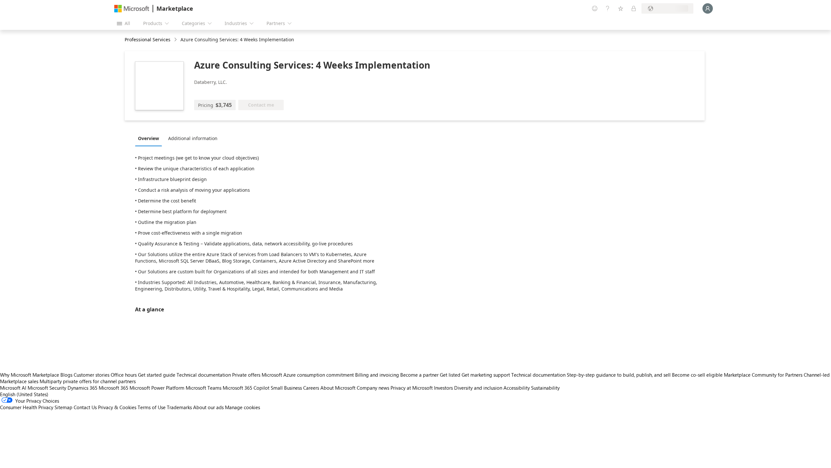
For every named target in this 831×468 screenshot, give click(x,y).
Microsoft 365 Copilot (246, 387)
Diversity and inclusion (478, 387)
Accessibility (516, 387)
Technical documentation (204, 374)
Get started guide (156, 374)
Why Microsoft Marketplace (29, 374)
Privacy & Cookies (117, 407)
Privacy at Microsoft (412, 387)
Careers (311, 387)
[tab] (150, 138)
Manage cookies (242, 407)
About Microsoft (337, 387)
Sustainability (545, 387)
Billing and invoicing (377, 374)
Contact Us (85, 407)
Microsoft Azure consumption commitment (308, 374)
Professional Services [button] (147, 39)
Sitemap (63, 407)
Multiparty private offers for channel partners (88, 381)
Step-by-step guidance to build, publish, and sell (619, 374)
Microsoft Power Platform (157, 387)
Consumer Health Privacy (26, 407)
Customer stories (91, 374)
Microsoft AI (13, 387)
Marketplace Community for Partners (763, 374)
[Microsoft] (131, 8)
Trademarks (179, 407)
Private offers (246, 374)
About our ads (208, 407)
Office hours (124, 374)
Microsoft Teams (203, 387)
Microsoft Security (47, 387)
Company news (373, 387)
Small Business (286, 387)
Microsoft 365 (113, 387)
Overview (148, 138)
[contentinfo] (176, 39)
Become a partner (419, 374)
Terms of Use (152, 407)
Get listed (450, 374)
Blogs (66, 374)
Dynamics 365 (82, 387)
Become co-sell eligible (697, 374)
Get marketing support (486, 374)
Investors (443, 387)
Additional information (192, 138)
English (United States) (24, 394)
